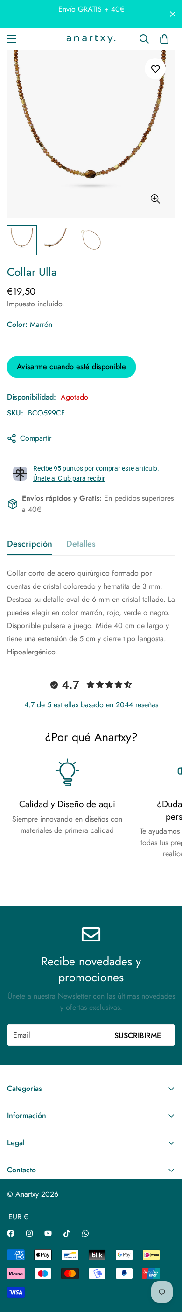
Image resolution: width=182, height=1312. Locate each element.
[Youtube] (48, 1233)
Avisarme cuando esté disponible (71, 366)
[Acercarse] (155, 199)
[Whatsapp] (85, 1233)
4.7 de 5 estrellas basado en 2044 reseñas (91, 704)
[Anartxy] (91, 39)
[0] (164, 39)
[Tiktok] (66, 1233)
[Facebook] (10, 1233)
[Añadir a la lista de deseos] (155, 68)
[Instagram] (29, 1233)
